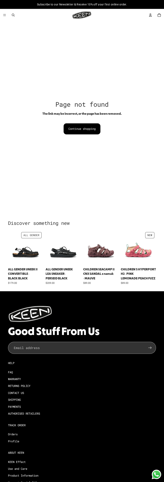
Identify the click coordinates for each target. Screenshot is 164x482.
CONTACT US (16, 393)
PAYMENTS (14, 407)
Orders (13, 434)
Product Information (23, 476)
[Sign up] (150, 348)
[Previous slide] (12, 248)
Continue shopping (82, 129)
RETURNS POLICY (19, 386)
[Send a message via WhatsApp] (156, 474)
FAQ (10, 372)
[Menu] (4, 15)
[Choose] (37, 259)
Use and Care (17, 469)
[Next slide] (38, 248)
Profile (13, 441)
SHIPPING (14, 400)
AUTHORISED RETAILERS (24, 413)
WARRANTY (14, 379)
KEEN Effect (17, 462)
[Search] (13, 15)
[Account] (150, 15)
